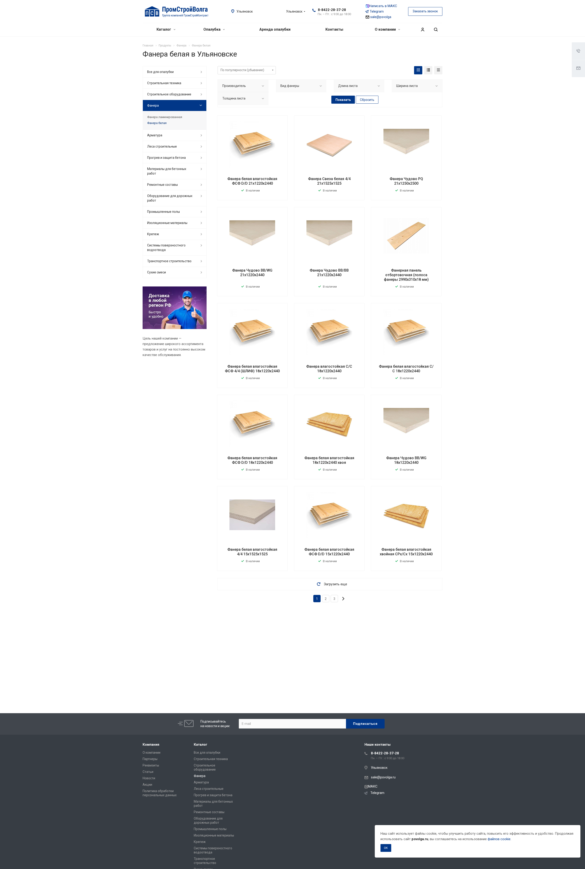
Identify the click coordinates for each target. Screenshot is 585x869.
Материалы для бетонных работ (166, 171)
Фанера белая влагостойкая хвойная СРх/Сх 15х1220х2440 (406, 551)
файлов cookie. (499, 839)
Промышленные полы (163, 211)
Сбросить (367, 100)
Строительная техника (164, 83)
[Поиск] (435, 29)
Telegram (377, 11)
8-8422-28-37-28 (332, 10)
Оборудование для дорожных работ (169, 198)
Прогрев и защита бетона (166, 157)
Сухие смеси (156, 272)
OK (386, 848)
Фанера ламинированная (164, 117)
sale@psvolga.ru (383, 777)
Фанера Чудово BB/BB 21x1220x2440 (329, 272)
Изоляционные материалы (167, 223)
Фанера (153, 105)
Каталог (164, 29)
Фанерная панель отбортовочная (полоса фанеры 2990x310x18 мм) (406, 275)
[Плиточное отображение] (418, 70)
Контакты (334, 29)
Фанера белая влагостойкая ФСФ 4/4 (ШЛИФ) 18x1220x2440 (252, 368)
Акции (147, 784)
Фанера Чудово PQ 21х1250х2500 (406, 181)
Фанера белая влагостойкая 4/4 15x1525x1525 (252, 551)
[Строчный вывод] (428, 70)
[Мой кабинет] (422, 29)
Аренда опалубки (274, 29)
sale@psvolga (380, 17)
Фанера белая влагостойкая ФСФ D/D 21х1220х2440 (252, 181)
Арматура (154, 135)
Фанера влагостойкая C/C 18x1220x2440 (329, 368)
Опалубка (212, 29)
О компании (386, 29)
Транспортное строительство (169, 261)
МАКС (373, 786)
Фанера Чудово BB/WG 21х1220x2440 (252, 272)
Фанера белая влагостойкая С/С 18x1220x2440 (406, 368)
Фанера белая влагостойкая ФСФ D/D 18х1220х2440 (252, 460)
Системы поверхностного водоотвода (166, 247)
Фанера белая (157, 123)
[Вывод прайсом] (438, 70)
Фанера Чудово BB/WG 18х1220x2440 (406, 460)
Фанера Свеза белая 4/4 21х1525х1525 (329, 181)
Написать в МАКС (383, 6)
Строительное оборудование (169, 94)
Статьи (148, 772)
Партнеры (150, 759)
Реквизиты (151, 765)
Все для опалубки (160, 72)
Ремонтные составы (162, 184)
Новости (149, 778)
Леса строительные (162, 146)
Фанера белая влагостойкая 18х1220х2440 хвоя (329, 460)
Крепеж (153, 234)
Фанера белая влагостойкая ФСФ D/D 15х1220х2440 (329, 551)
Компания (151, 744)
